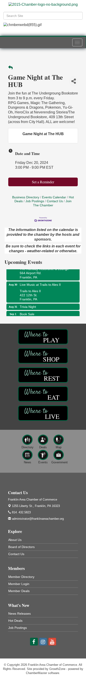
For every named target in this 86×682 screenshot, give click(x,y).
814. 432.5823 (21, 512)
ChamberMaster (36, 673)
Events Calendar (54, 197)
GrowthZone (57, 669)
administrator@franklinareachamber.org (37, 518)
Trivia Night (28, 306)
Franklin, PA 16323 (36, 506)
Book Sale (27, 313)
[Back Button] (10, 68)
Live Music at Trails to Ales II (40, 284)
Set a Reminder (43, 181)
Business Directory (25, 197)
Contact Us (55, 201)
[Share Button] (73, 81)
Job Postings (34, 201)
